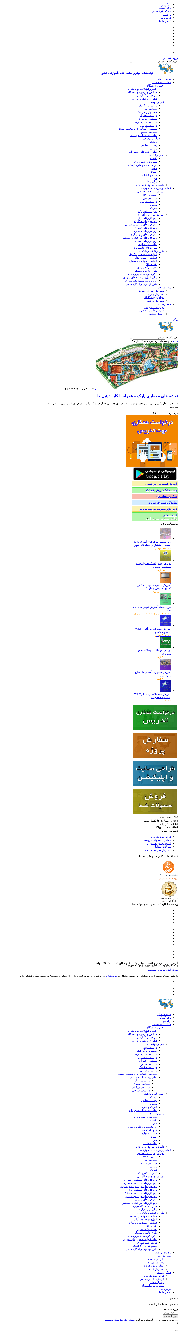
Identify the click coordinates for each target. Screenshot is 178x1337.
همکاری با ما (164, 303)
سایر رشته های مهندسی (143, 135)
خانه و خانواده (149, 174)
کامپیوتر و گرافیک (147, 112)
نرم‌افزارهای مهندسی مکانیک (140, 1192)
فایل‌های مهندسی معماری (142, 260)
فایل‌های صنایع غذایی (145, 257)
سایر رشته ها (156, 155)
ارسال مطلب (156, 313)
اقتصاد (153, 158)
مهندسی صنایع (148, 131)
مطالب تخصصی (161, 82)
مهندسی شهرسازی (146, 121)
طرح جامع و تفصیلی (145, 270)
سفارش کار (164, 1255)
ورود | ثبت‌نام (170, 58)
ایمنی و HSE (150, 194)
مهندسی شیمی (148, 125)
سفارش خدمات (162, 287)
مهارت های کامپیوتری (144, 1206)
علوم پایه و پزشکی (153, 138)
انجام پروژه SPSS (154, 297)
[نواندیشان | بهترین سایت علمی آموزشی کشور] (166, 331)
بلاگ (175, 319)
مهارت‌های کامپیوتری (145, 247)
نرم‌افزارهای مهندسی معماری (140, 1183)
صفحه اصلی (164, 78)
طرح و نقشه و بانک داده (150, 251)
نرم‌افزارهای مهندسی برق (142, 1189)
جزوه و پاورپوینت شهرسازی (141, 280)
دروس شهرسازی (147, 1242)
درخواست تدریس (154, 307)
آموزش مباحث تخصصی (150, 191)
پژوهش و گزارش (147, 95)
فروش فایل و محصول (151, 310)
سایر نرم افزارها (147, 244)
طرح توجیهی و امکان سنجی (141, 284)
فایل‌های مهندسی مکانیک (143, 254)
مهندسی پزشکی (141, 1087)
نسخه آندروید (170, 969)
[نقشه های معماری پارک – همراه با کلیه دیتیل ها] (136, 388)
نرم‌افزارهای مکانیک (145, 221)
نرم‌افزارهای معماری (145, 231)
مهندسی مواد (142, 1080)
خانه (175, 341)
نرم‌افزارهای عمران (146, 227)
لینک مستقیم (155, 969)
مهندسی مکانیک (148, 105)
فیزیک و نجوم (149, 1106)
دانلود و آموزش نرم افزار (150, 184)
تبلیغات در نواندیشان (152, 1285)
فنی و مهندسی (155, 102)
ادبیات (153, 171)
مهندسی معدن (142, 1083)
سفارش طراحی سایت (151, 290)
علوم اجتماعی (149, 1130)
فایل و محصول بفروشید (157, 840)
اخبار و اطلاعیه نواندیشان (142, 88)
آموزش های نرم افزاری (150, 214)
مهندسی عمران (148, 115)
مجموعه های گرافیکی (144, 1245)
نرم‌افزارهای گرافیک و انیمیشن (139, 237)
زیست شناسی (149, 145)
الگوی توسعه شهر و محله (142, 274)
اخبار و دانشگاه (155, 85)
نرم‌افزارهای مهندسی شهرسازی (138, 1186)
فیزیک (153, 207)
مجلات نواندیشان (161, 11)
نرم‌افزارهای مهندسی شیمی (141, 224)
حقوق (154, 168)
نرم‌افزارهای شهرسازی (143, 234)
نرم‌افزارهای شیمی (146, 241)
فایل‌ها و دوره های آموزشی (155, 188)
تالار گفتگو (165, 7)
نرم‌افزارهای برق (147, 217)
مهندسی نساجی (141, 1090)
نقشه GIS (151, 264)
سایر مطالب (150, 181)
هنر (155, 178)
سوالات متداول (162, 846)
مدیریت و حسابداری (145, 161)
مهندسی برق (150, 108)
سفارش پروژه (156, 294)
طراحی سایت (156, 1259)
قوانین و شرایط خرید (159, 843)
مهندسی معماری (147, 118)
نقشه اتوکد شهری (147, 267)
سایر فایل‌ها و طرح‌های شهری (140, 277)
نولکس (167, 1020)
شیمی (153, 148)
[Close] (176, 1320)
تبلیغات (167, 14)
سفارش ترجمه (155, 300)
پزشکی (153, 141)
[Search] (131, 62)
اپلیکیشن (166, 4)
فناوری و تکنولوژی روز (144, 98)
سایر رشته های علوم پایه (143, 151)
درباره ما (166, 17)
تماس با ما (165, 21)
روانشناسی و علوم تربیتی (142, 164)
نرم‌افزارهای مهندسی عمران (140, 1179)
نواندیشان (111, 975)
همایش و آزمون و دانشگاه (142, 92)
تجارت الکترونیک (147, 211)
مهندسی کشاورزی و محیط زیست (137, 128)
